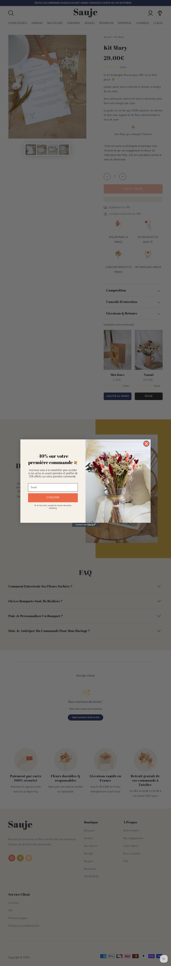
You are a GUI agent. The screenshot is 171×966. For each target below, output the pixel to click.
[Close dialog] (146, 444)
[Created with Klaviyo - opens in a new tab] (85, 525)
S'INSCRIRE (52, 497)
